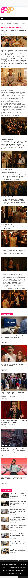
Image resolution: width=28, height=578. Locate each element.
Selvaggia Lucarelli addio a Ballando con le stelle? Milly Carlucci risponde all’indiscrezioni (14, 421)
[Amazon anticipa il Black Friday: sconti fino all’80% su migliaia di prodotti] (5, 535)
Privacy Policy (21, 560)
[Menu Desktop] (2, 18)
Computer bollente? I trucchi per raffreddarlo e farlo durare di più (18, 542)
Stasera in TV (12, 27)
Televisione (19, 27)
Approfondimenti (4, 27)
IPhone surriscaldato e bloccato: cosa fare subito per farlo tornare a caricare (18, 503)
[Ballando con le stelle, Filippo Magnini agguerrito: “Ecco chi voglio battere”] (14, 353)
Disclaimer (13, 560)
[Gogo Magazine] (7, 11)
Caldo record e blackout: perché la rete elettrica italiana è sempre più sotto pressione (18, 495)
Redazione (6, 560)
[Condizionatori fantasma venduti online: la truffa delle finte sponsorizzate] (5, 527)
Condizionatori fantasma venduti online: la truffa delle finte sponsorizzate (18, 527)
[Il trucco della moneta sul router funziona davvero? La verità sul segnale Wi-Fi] (5, 511)
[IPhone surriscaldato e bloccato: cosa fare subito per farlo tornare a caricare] (5, 503)
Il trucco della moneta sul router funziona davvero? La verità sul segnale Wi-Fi (18, 511)
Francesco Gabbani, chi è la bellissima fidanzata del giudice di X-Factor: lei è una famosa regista (13, 477)
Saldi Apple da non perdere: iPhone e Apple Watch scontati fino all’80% (17, 550)
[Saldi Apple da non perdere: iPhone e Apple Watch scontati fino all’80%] (5, 551)
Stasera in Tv (4, 59)
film (5, 60)
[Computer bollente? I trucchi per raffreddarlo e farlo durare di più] (5, 543)
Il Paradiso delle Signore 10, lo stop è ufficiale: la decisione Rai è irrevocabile (12, 393)
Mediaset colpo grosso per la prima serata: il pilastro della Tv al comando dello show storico (14, 336)
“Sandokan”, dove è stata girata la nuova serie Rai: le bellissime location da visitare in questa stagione (13, 449)
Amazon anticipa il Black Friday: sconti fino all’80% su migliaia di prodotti (17, 535)
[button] (26, 18)
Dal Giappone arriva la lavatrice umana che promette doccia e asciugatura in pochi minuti (17, 519)
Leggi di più (3, 342)
